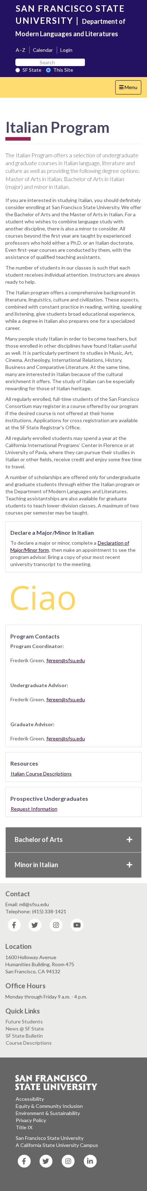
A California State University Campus (57, 1145)
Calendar (43, 50)
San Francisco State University (49, 1138)
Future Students (24, 1021)
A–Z (20, 50)
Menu (130, 89)
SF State (31, 70)
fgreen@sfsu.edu (65, 660)
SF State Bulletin (24, 1036)
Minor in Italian (36, 865)
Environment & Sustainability (48, 1113)
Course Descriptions (29, 1043)
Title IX (24, 1127)
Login (66, 50)
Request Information (34, 809)
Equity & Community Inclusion (49, 1106)
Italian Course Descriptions (41, 774)
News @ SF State (25, 1029)
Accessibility (30, 1099)
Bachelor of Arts (39, 839)
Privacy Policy (31, 1120)
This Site (63, 70)
